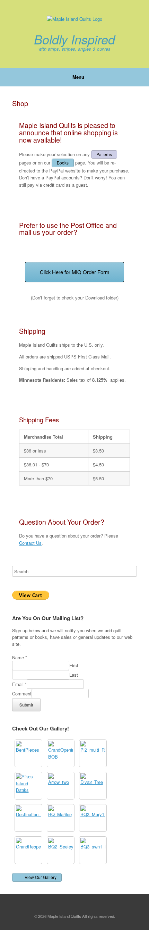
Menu (78, 77)
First (73, 665)
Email (19, 684)
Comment (22, 693)
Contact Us (30, 543)
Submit (26, 705)
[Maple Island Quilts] (74, 19)
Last (73, 674)
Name (19, 657)
